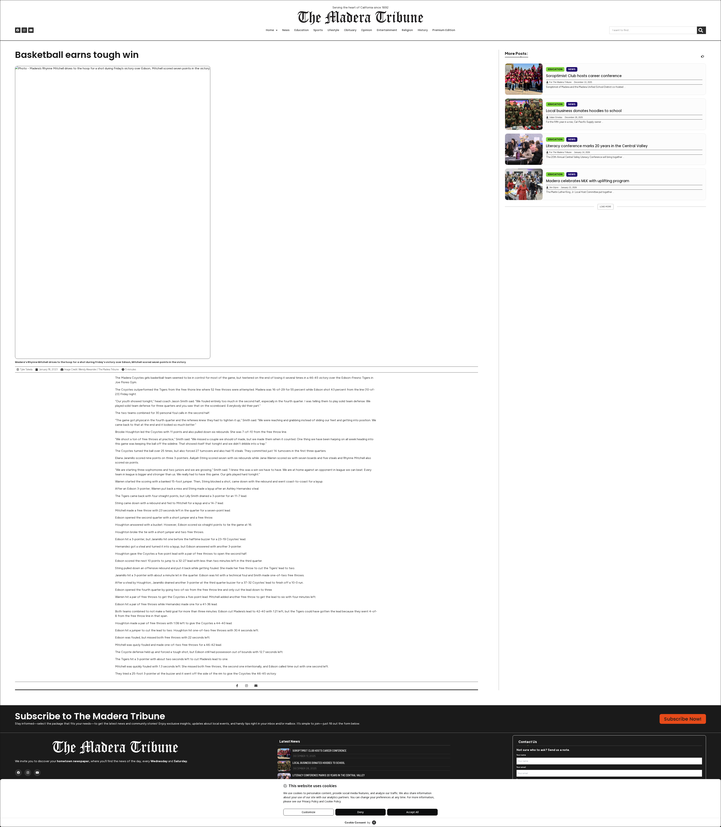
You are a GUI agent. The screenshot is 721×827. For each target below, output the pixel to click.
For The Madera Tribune (560, 82)
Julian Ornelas (555, 117)
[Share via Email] (256, 685)
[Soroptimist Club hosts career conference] (524, 79)
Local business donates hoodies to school (584, 110)
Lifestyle (333, 30)
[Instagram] (24, 30)
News (286, 30)
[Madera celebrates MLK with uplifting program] (524, 184)
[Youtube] (31, 30)
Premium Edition (443, 30)
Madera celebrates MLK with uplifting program (587, 181)
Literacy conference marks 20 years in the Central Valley (597, 146)
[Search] (701, 30)
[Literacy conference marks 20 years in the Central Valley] (524, 149)
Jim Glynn (553, 187)
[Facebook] (17, 30)
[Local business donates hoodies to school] (524, 114)
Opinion (366, 30)
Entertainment (387, 30)
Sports (318, 30)
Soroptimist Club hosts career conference (584, 75)
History (423, 30)
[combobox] (653, 30)
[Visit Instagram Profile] (246, 685)
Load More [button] (605, 206)
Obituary (350, 30)
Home (270, 30)
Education (301, 30)
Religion (407, 30)
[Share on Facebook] (237, 685)
